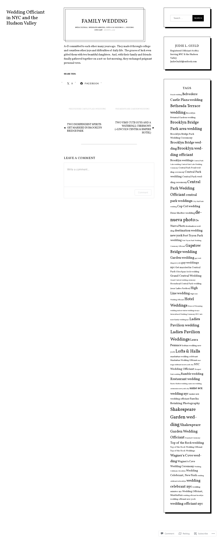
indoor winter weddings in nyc (188, 310)
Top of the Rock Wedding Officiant (186, 447)
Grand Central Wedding (186, 276)
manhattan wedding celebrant (184, 356)
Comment (143, 192)
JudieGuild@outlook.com (183, 61)
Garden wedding (182, 258)
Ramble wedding (192, 374)
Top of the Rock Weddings (182, 450)
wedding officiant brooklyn (193, 495)
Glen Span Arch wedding (187, 271)
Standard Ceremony (192, 438)
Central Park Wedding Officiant (185, 188)
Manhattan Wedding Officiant (183, 360)
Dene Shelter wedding (182, 213)
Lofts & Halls (187, 351)
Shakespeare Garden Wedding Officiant (185, 431)
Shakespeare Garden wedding (132, 109)
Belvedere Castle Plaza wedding (88, 109)
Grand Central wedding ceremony (182, 280)
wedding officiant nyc (186, 503)
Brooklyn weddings (181, 160)
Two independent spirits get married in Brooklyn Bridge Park (84, 128)
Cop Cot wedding (188, 206)
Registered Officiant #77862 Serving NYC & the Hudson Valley (184, 54)
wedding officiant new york (183, 499)
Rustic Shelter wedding (179, 384)
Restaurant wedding (185, 379)
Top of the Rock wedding (187, 443)
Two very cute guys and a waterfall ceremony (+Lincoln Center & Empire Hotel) (133, 127)
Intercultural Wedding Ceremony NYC (184, 314)
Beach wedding (176, 95)
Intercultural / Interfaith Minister (90, 27)
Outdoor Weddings (115, 27)
